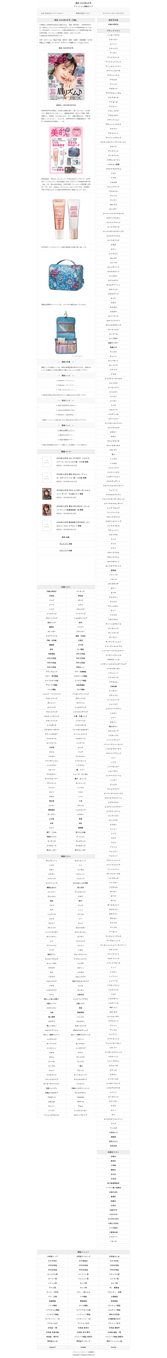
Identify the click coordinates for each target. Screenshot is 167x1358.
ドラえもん (113, 682)
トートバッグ (81, 613)
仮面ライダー (113, 343)
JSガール (80, 1101)
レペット (113, 1092)
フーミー (113, 829)
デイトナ (80, 1070)
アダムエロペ (113, 115)
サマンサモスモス (113, 445)
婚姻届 (51, 645)
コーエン (113, 396)
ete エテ (113, 258)
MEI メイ (113, 1007)
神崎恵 (113, 1137)
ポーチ (80, 600)
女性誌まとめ (114, 1256)
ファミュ (113, 847)
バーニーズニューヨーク (113, 744)
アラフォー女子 (83, 1323)
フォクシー (113, 856)
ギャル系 (52, 1287)
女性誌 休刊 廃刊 (83, 1332)
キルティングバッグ (51, 716)
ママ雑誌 (83, 1296)
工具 (80, 801)
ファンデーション (51, 761)
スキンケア (80, 609)
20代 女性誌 (51, 658)
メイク (51, 609)
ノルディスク (113, 735)
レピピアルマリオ (113, 1088)
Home (83, 1347)
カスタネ (113, 307)
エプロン (80, 814)
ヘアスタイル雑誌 (53, 1310)
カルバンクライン (113, 320)
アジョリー (113, 106)
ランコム (113, 1030)
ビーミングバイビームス (113, 793)
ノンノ (80, 910)
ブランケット (52, 783)
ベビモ (51, 985)
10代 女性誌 (80, 654)
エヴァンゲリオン (113, 218)
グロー (51, 869)
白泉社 (113, 1205)
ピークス (80, 1061)
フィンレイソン (113, 869)
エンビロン (113, 276)
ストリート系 (83, 1274)
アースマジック (113, 57)
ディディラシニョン (113, 642)
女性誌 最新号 (114, 1328)
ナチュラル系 (114, 1274)
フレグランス (81, 841)
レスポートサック (113, 1083)
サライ (80, 1052)
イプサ (113, 178)
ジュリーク (113, 490)
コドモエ (80, 972)
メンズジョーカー (80, 1110)
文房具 (80, 640)
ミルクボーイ (113, 998)
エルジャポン (81, 927)
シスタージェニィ (113, 477)
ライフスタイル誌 (51, 680)
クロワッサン (52, 1008)
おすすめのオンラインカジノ (52, 13)
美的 (51, 901)
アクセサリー (52, 774)
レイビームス (113, 1079)
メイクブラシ (52, 765)
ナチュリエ (113, 695)
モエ (51, 972)
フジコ (113, 842)
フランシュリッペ (113, 860)
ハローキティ (113, 771)
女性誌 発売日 (83, 1328)
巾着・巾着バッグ (80, 716)
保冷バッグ (52, 622)
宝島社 (113, 1156)
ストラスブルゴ (113, 526)
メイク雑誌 (52, 1305)
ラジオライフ (52, 1075)
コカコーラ (113, 410)
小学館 (113, 1165)
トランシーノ (113, 673)
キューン (113, 356)
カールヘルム (113, 329)
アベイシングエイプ (113, 137)
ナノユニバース (113, 700)
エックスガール (113, 227)
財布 (80, 622)
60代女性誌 (114, 1270)
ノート (80, 796)
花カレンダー (52, 850)
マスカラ (51, 756)
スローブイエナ (113, 552)
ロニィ (113, 1110)
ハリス (113, 762)
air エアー (113, 209)
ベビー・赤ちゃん (83, 1292)
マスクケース (52, 738)
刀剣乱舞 (113, 686)
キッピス (113, 352)
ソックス (80, 787)
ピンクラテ (113, 820)
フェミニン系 (83, 1279)
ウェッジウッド (113, 187)
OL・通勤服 (114, 1287)
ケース (51, 605)
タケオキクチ (113, 584)
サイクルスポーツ (80, 1079)
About (52, 1347)
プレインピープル (113, 874)
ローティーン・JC (52, 1319)
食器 (80, 819)
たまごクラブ (52, 981)
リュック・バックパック (52, 694)
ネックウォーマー (51, 779)
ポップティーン (51, 861)
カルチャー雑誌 (114, 1310)
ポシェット (52, 703)
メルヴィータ (113, 1003)
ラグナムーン (113, 1021)
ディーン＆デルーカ (113, 624)
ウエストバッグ (51, 698)
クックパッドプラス (80, 999)
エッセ (80, 985)
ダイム (51, 1057)
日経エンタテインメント (81, 1088)
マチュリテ (113, 949)
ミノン (113, 967)
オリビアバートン (113, 285)
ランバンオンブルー (113, 1043)
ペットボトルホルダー (80, 729)
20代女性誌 (83, 1265)
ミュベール (113, 981)
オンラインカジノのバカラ (113, 13)
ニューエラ (113, 704)
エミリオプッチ (113, 240)
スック (113, 539)
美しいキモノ (52, 1026)
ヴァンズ (113, 195)
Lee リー (113, 1048)
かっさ (80, 747)
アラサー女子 (52, 1323)
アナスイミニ (113, 133)
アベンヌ (113, 84)
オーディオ (52, 841)
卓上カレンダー (80, 850)
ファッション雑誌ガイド (83, 6)
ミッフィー (113, 976)
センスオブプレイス (113, 566)
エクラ (51, 919)
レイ (51, 941)
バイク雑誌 (52, 689)
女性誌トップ (52, 1256)
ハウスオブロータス (113, 749)
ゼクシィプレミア (80, 1115)
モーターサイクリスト (51, 1084)
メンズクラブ (81, 1048)
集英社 (113, 1161)
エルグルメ (80, 1021)
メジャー (51, 805)
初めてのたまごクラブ (80, 981)
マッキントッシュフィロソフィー (113, 945)
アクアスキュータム (113, 93)
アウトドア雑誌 (51, 685)
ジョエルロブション (113, 494)
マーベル (113, 927)
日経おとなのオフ (51, 1093)
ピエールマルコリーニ (113, 798)
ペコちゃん (113, 887)
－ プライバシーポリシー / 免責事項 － (83, 1352)
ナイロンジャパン (80, 959)
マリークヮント (113, 954)
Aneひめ (80, 1097)
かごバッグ (52, 707)
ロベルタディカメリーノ (113, 1119)
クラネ (113, 374)
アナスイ (113, 129)
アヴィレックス (113, 75)
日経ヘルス (80, 1003)
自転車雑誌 (80, 685)
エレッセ (113, 262)
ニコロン (113, 713)
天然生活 (80, 994)
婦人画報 (51, 1017)
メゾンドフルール (113, 963)
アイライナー (81, 756)
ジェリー (80, 945)
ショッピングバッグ (80, 712)
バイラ (51, 905)
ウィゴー (113, 200)
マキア (80, 896)
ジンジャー (52, 892)
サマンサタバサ (113, 441)
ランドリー (113, 1034)
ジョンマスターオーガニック (113, 499)
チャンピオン (113, 606)
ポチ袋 (80, 645)
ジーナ (51, 950)
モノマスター (81, 1043)
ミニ (80, 865)
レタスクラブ (52, 990)
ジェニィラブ (113, 468)
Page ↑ (114, 1347)
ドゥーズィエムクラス (113, 646)
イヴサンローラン (113, 160)
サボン (113, 436)
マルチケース (81, 738)
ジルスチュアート (113, 481)
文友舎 (113, 1179)
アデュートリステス (113, 124)
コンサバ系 (114, 1279)
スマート (80, 1039)
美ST (81, 901)
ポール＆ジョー (113, 905)
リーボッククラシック (113, 1052)
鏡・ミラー (80, 770)
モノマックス (52, 1043)
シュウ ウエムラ (113, 508)
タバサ (113, 593)
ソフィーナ (113, 575)
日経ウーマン (52, 1003)
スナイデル (113, 535)
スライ (113, 548)
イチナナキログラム (113, 169)
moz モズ (113, 1012)
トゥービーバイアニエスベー (113, 651)
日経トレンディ (51, 1088)
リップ (80, 752)
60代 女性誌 (51, 667)
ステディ (51, 874)
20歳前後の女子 (114, 1319)
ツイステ (113, 615)
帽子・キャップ (80, 779)
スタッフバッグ (51, 721)
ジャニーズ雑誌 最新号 (114, 1337)
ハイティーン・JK (83, 1319)
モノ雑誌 (80, 649)
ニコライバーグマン (113, 708)
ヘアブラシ (80, 765)
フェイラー (113, 851)
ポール (113, 900)
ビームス (113, 784)
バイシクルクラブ (51, 1079)
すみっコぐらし (113, 557)
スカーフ (51, 770)
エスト (113, 249)
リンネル (80, 869)
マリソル (80, 914)
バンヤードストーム (113, 775)
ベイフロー (113, 882)
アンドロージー (80, 892)
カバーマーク (113, 316)
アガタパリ (113, 88)
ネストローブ (113, 731)
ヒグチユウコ (113, 802)
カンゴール (113, 334)
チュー (113, 610)
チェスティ (113, 597)
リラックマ (113, 48)
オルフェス (113, 289)
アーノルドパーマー (113, 66)
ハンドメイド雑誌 (83, 1314)
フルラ (113, 838)
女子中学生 (52, 1261)
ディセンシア (113, 628)
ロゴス (113, 1106)
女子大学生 (114, 1261)
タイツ (51, 792)
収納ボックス (52, 837)
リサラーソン (113, 1056)
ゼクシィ (80, 968)
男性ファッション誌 (114, 1341)
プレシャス (52, 927)
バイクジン (80, 1084)
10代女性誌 (52, 1265)
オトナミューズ (51, 883)
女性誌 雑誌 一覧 (114, 1332)
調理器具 (51, 810)
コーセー (113, 401)
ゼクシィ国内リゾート (51, 1035)
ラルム (80, 1106)
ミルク (113, 994)
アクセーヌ (113, 102)
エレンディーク (113, 267)
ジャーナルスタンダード (113, 503)
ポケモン (113, 918)
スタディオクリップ (113, 521)
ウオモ (51, 1052)
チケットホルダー (51, 734)
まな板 (51, 819)
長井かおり (113, 1141)
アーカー (113, 53)
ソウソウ (113, 579)
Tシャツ (52, 787)
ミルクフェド (113, 990)
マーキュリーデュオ (113, 936)
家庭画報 (80, 1012)
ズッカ (113, 543)
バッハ (113, 758)
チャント (51, 1106)
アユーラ (113, 146)
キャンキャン (52, 936)
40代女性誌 (52, 1270)
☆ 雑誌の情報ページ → (66, 430)
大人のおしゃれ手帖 (80, 883)
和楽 (80, 1008)
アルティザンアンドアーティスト (113, 142)
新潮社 (113, 1196)
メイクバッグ (81, 721)
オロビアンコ (113, 294)
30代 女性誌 (80, 658)
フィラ (113, 833)
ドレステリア (113, 677)
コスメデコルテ (113, 427)
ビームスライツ (113, 789)
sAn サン (113, 450)
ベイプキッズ (113, 878)
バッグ (51, 600)
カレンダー (52, 631)
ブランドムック (51, 671)
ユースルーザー (113, 1016)
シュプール (52, 914)
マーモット (113, 932)
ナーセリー (113, 691)
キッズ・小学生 (52, 1292)
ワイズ (113, 1123)
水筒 (51, 823)
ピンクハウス (113, 816)
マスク (80, 792)
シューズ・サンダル (80, 774)
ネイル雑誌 (83, 1305)
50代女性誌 (83, 1270)
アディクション (113, 120)
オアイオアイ (113, 280)
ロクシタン (113, 1101)
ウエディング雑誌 (80, 676)
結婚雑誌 (52, 1301)
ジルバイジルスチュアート (113, 485)
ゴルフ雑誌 (80, 689)
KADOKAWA (113, 1219)
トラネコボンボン (113, 668)
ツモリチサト (113, 619)
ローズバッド (113, 1097)
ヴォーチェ (52, 896)
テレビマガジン (80, 1093)
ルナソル (113, 1070)
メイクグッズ (52, 613)
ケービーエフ (113, 387)
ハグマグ (51, 977)
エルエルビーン (113, 271)
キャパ (51, 1070)
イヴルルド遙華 (113, 164)
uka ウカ (113, 204)
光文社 (113, 1174)
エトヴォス (113, 253)
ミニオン (113, 972)
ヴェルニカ (113, 191)
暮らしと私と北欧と (51, 999)
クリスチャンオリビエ (113, 378)
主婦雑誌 (114, 1296)
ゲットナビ (80, 1057)
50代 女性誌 (80, 663)
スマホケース (52, 845)
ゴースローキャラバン (113, 423)
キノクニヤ (113, 365)
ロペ (113, 1114)
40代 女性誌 (51, 663)
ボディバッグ (81, 698)
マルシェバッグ (51, 712)
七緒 (51, 1012)
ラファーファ (52, 945)
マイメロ (113, 923)
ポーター (113, 891)
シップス (113, 459)
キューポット (113, 361)
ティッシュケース (80, 734)
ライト (51, 828)
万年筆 (51, 747)
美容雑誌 (51, 654)
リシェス (80, 1017)
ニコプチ (80, 963)
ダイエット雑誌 (114, 1305)
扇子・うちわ (52, 832)
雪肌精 (113, 570)
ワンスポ (113, 1128)
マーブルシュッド (113, 940)
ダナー (113, 588)
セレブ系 (114, 1283)
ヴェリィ (51, 923)
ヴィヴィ (80, 936)
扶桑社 (113, 1201)
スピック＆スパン (113, 517)
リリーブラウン (113, 1061)
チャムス (113, 601)
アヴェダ (113, 79)
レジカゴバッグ (80, 707)
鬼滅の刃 (113, 347)
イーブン (51, 1110)
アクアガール (113, 97)
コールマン (113, 392)
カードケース (52, 743)
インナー (80, 627)
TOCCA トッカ (113, 659)
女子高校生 (83, 1261)
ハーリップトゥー (113, 740)
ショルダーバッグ (80, 618)
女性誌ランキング (83, 1256)
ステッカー (80, 631)
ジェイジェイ (81, 941)
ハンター (113, 780)
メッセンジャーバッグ (80, 694)
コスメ (80, 605)
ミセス (80, 950)
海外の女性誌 (114, 1314)
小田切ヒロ (113, 1132)
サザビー (113, 432)
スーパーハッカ (113, 512)
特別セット (80, 667)
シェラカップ (81, 810)
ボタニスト (113, 914)
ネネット (113, 722)
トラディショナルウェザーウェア (113, 664)
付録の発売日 (52, 591)
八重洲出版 (113, 1232)
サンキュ (80, 990)
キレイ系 (83, 1287)
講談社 (113, 1170)
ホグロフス (113, 909)
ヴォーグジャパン (80, 954)
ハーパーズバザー (51, 932)
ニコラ (51, 865)
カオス (113, 303)
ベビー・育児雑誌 (51, 676)
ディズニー (113, 637)
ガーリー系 (52, 1279)
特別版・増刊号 (52, 1337)
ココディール (113, 414)
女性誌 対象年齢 (52, 1332)
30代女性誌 (114, 1265)
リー (80, 919)
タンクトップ (81, 783)
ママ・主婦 (52, 1296)
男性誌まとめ (52, 1341)
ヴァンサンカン (80, 932)
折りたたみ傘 (81, 832)
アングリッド (113, 151)
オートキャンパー (80, 1075)
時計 (80, 823)
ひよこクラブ (81, 977)
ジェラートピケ (113, 472)
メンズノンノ (52, 1048)
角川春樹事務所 (113, 1183)
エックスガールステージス (113, 231)
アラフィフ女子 (114, 1323)
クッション (80, 837)
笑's (113, 454)
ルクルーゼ (113, 1065)
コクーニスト (113, 419)
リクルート (113, 1237)
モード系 (83, 1283)
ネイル (51, 752)
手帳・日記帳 (52, 640)
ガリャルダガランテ (113, 325)
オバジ (113, 298)
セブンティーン (80, 861)
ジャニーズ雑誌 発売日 (83, 1337)
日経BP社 (113, 1210)
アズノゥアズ (113, 111)
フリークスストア (113, 865)
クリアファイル (51, 636)
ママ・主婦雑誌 (80, 671)
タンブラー (52, 814)
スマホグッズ (81, 845)
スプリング (52, 878)
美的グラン (52, 954)
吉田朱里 (113, 1146)
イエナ (113, 173)
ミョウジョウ (52, 1039)
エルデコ (51, 1021)
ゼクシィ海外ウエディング (80, 1035)
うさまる (113, 182)
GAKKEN (113, 1214)
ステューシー (113, 530)
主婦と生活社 (113, 1223)
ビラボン (113, 824)
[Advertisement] (66, 571)
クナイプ (113, 369)
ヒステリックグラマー (113, 807)
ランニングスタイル (51, 1115)
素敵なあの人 (52, 887)
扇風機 (80, 828)
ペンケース (80, 743)
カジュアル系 (52, 1274)
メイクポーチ (52, 725)
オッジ (80, 923)
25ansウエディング (80, 1030)
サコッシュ (80, 703)
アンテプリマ (113, 155)
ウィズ (80, 905)
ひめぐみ (51, 1101)
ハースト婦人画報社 (113, 1187)
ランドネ (51, 1066)
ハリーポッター (113, 766)
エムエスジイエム (113, 236)
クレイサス (113, 383)
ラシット (113, 1025)
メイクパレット (80, 761)
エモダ (113, 245)
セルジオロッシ (113, 561)
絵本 (51, 649)
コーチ (113, 405)
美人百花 (80, 887)
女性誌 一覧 (52, 1328)
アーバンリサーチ (113, 71)
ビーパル (51, 1061)
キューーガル (52, 963)
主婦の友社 (113, 1192)
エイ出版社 (113, 1228)
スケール (80, 805)
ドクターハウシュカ (113, 655)
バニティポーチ (80, 725)
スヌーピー (113, 39)
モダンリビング (80, 1026)
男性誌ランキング (83, 1341)
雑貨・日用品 (81, 636)
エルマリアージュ (51, 1030)
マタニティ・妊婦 (114, 1292)
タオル (51, 796)
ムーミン (113, 44)
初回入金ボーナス (83, 13)
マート (51, 994)
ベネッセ (113, 1241)
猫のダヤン (113, 726)
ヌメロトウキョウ (51, 959)
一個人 (80, 1066)
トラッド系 (52, 1283)
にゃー (113, 717)
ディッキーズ (113, 633)
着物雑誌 (83, 1301)
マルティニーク (113, 958)
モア (51, 910)
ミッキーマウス (113, 35)
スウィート (80, 874)
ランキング (80, 591)
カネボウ (113, 311)
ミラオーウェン (113, 985)
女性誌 (51, 596)
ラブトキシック (113, 1039)
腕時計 (51, 627)
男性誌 (80, 596)
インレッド (80, 878)
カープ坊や (113, 338)
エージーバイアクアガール (113, 213)
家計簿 (51, 801)
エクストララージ (113, 222)
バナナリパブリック (113, 753)
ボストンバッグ (51, 618)
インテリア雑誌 (80, 680)
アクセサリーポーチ (51, 729)
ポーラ (113, 896)
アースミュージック (113, 62)
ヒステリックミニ (113, 811)
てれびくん (52, 1097)
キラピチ (51, 968)
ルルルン (113, 1074)
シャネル (113, 463)
